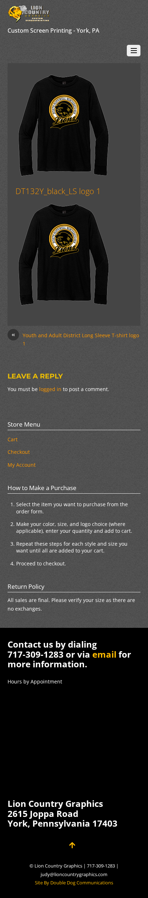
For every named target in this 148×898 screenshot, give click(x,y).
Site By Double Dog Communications (74, 883)
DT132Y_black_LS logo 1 (58, 191)
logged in (50, 389)
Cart (13, 439)
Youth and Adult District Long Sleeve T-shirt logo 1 (75, 339)
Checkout (19, 451)
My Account (22, 464)
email (104, 654)
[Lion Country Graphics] (29, 19)
